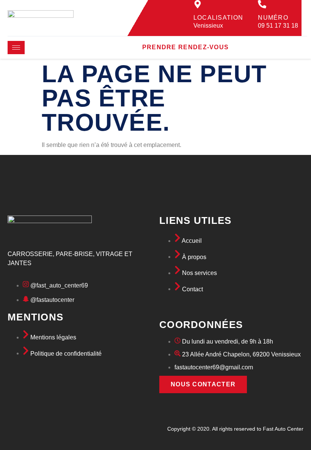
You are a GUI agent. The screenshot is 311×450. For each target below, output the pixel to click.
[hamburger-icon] (16, 47)
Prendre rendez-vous (185, 47)
